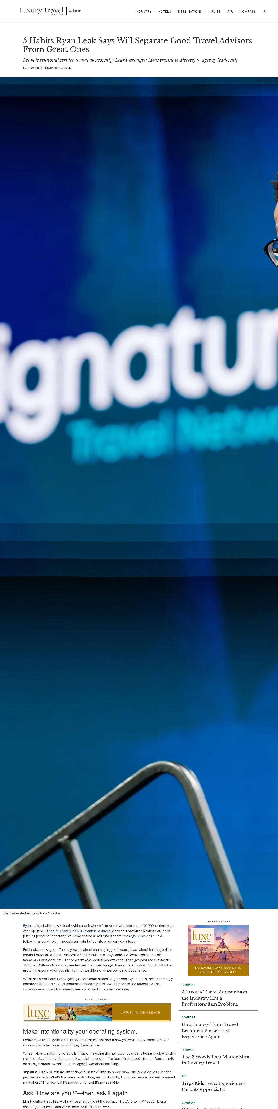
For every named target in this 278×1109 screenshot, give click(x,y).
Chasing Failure (133, 936)
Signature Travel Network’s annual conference (80, 931)
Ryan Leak (31, 926)
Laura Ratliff (35, 67)
